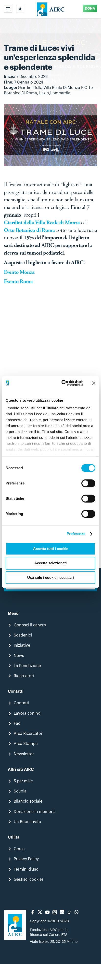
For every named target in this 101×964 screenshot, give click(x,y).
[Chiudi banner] (93, 383)
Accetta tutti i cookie (50, 549)
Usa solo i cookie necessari (50, 577)
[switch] (88, 483)
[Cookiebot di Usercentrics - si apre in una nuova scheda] (62, 383)
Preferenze (76, 534)
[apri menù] (8, 9)
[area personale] (20, 9)
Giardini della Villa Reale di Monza (42, 223)
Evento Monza (20, 272)
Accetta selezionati (50, 563)
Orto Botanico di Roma (29, 230)
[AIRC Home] (50, 9)
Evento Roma (18, 282)
